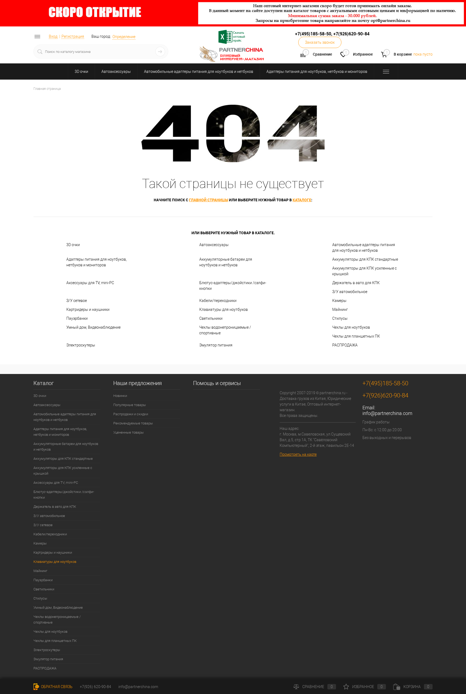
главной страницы (208, 199)
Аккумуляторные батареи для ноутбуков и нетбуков (225, 262)
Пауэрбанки (77, 318)
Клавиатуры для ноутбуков (223, 309)
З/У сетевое (76, 300)
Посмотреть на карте (298, 454)
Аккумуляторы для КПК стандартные (365, 259)
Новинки (120, 396)
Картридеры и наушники (87, 309)
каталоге (302, 199)
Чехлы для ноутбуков (351, 327)
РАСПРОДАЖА (345, 345)
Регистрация (72, 36)
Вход (53, 36)
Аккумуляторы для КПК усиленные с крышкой (364, 271)
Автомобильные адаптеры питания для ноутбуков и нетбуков (198, 71)
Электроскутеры (80, 345)
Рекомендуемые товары (133, 423)
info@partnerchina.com (387, 413)
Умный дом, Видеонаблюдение (93, 327)
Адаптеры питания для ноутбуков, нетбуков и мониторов (316, 71)
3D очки (81, 71)
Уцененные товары (128, 432)
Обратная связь (56, 687)
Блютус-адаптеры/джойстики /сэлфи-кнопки (232, 286)
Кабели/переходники (218, 300)
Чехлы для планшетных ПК (356, 336)
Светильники (210, 318)
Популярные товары (129, 405)
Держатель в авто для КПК (356, 283)
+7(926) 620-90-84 (95, 687)
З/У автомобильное (349, 292)
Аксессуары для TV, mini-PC (90, 283)
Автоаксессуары (116, 71)
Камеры (339, 300)
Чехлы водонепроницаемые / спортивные (225, 330)
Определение (123, 37)
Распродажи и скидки (130, 414)
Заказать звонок (320, 42)
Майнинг (340, 309)
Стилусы (340, 318)
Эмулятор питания (215, 345)
